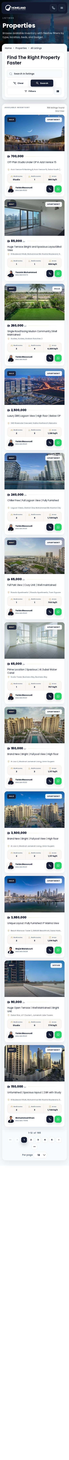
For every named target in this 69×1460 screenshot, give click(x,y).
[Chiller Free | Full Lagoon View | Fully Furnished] (34, 494)
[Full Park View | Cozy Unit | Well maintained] (34, 578)
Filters (32, 91)
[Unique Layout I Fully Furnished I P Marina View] (34, 917)
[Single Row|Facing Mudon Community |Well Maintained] (34, 325)
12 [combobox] (39, 1155)
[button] (44, 1155)
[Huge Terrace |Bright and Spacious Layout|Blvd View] (34, 240)
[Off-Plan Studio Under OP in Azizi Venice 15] (34, 155)
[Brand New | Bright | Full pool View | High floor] (34, 748)
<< (10, 1139)
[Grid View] (57, 91)
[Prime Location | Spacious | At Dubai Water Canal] (34, 663)
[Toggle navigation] (61, 7)
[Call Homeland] (53, 7)
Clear (20, 83)
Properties (21, 48)
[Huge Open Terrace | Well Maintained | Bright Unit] (34, 1001)
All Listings (36, 48)
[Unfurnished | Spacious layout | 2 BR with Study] (34, 1086)
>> (34, 1146)
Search (44, 83)
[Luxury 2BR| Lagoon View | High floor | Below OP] (34, 409)
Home (8, 48)
